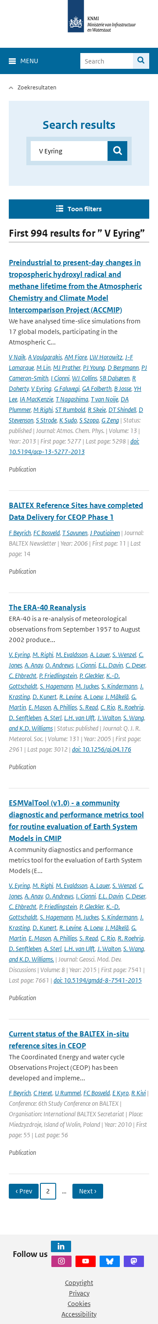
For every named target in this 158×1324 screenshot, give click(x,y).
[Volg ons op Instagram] (61, 1261)
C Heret (42, 1093)
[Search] (141, 61)
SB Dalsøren (114, 378)
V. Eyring (19, 654)
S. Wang (133, 717)
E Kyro (120, 1093)
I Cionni (60, 378)
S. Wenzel (124, 654)
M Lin (43, 367)
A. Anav (34, 665)
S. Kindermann (119, 686)
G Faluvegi (66, 388)
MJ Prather (66, 367)
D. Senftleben (25, 717)
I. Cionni (86, 665)
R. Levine (70, 696)
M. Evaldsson (71, 654)
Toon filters (85, 209)
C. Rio (108, 707)
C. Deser (135, 665)
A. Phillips (65, 707)
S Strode (46, 420)
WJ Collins (84, 378)
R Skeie (97, 409)
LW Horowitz (106, 357)
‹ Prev (23, 1191)
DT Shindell (122, 409)
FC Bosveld (46, 533)
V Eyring (41, 388)
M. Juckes (87, 686)
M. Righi (42, 654)
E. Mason (40, 707)
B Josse (122, 388)
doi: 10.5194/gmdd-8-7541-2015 (98, 980)
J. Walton (109, 717)
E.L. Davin (110, 665)
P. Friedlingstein (58, 675)
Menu (29, 61)
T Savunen (74, 533)
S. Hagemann (56, 686)
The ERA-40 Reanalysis (47, 607)
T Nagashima (72, 399)
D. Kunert (44, 696)
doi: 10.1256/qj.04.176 (101, 749)
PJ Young (94, 367)
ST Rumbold (70, 409)
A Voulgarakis (45, 357)
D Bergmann (123, 367)
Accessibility (79, 1314)
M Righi (43, 409)
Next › (88, 1191)
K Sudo (68, 420)
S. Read (88, 707)
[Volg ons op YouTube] (85, 1261)
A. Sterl (52, 717)
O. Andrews (59, 665)
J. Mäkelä (117, 696)
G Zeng (110, 420)
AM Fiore (76, 357)
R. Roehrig (131, 707)
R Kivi (138, 1093)
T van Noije (104, 399)
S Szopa (89, 420)
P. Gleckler (91, 675)
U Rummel (68, 1093)
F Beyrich (20, 533)
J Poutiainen (105, 533)
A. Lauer (100, 654)
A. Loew (93, 696)
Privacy (79, 1293)
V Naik (17, 357)
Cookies (79, 1303)
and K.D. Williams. (31, 959)
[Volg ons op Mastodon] (134, 1261)
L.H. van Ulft (79, 717)
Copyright (79, 1282)
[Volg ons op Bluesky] (110, 1261)
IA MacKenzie (36, 399)
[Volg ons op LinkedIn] (61, 1246)
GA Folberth (96, 388)
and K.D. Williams (31, 728)
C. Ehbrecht (22, 675)
